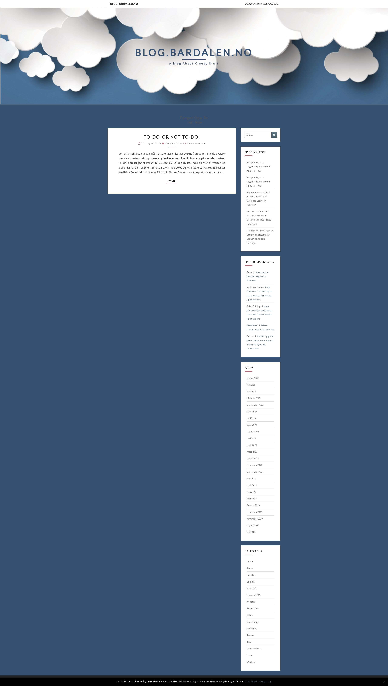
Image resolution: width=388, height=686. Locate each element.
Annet (250, 561)
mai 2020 (251, 491)
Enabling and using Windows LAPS (261, 3)
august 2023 (253, 431)
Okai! (247, 681)
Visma (250, 655)
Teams (250, 635)
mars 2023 (252, 451)
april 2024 (252, 424)
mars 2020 (252, 498)
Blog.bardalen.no (124, 4)
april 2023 (252, 445)
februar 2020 (253, 505)
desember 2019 (254, 512)
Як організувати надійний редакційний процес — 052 (259, 166)
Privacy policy (264, 681)
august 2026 (253, 377)
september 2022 (255, 471)
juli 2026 (251, 384)
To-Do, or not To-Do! (172, 137)
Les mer (172, 181)
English (251, 581)
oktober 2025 (254, 397)
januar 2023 (253, 458)
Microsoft (251, 588)
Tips (249, 641)
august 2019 (253, 525)
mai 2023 (251, 438)
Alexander (252, 325)
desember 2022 (254, 465)
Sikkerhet (252, 628)
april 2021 (252, 485)
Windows (251, 662)
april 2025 (252, 411)
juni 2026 (251, 391)
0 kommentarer (196, 143)
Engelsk (251, 574)
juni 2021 (251, 478)
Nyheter (251, 601)
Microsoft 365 (254, 595)
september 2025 (255, 404)
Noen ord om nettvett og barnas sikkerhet (258, 276)
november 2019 (255, 518)
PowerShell (253, 608)
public (250, 615)
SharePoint (253, 621)
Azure (250, 568)
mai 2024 (251, 418)
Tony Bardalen (174, 143)
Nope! (254, 681)
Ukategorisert (254, 648)
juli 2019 (251, 532)
